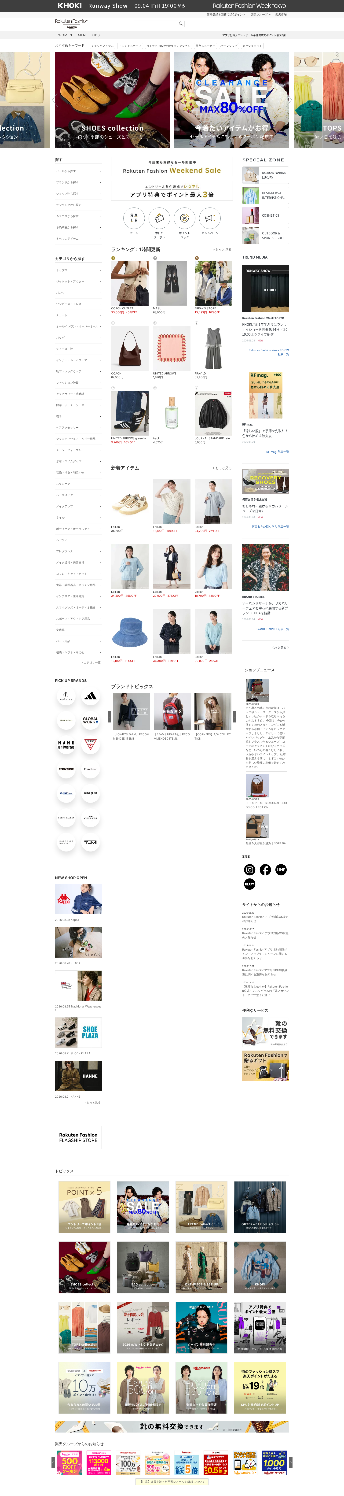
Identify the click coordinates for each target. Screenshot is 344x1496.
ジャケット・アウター (70, 281)
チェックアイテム (102, 46)
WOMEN (65, 35)
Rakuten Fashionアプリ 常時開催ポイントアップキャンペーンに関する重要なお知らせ (264, 954)
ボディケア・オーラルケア (73, 528)
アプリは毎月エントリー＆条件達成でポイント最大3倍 (254, 35)
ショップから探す (67, 193)
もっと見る (94, 1102)
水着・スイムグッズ (68, 461)
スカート (61, 315)
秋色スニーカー (205, 46)
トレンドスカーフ (130, 46)
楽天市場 (281, 14)
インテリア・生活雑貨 (70, 596)
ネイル (60, 517)
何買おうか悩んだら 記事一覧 (270, 527)
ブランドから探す (67, 182)
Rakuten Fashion (91, 24)
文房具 (60, 630)
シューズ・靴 (64, 349)
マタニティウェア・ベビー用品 (75, 439)
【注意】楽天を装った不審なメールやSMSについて (172, 1481)
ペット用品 (63, 641)
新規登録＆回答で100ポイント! (226, 14)
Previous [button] (55, 99)
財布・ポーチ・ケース (70, 405)
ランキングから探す (68, 205)
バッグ (60, 337)
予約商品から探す (67, 227)
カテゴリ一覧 (92, 662)
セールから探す (66, 171)
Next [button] (289, 99)
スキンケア (63, 483)
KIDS (95, 35)
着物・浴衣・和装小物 (70, 472)
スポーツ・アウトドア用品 (73, 618)
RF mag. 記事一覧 (277, 452)
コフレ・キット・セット (71, 573)
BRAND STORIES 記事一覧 (272, 629)
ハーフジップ (228, 46)
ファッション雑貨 (67, 382)
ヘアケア (61, 540)
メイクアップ (64, 506)
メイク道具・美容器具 (70, 562)
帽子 (59, 416)
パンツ (60, 292)
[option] (112, 100)
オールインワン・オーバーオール (77, 326)
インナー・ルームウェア (71, 360)
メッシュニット (252, 46)
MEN (82, 35)
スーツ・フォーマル (68, 450)
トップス (61, 270)
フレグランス (64, 551)
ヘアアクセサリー (67, 427)
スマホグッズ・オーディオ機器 (75, 607)
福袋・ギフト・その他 (70, 652)
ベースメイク (64, 495)
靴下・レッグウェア (68, 371)
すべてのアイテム (67, 238)
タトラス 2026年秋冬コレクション (168, 46)
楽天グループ (259, 14)
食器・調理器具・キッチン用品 (75, 585)
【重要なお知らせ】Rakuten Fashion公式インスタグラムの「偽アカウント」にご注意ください (265, 991)
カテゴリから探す (67, 216)
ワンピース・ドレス (68, 304)
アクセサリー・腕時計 (70, 394)
